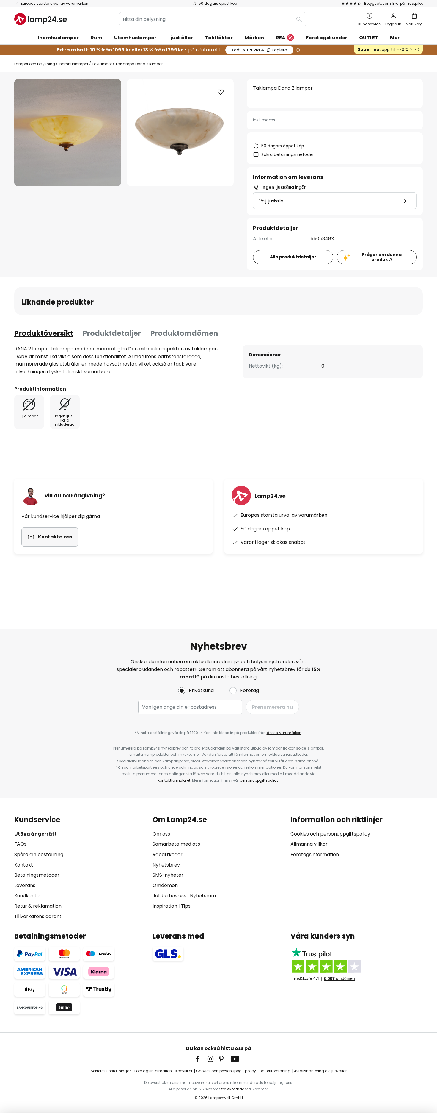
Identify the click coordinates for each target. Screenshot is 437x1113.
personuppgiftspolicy (259, 780)
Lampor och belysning (34, 63)
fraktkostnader (234, 1089)
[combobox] (212, 19)
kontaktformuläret (174, 780)
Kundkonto (27, 895)
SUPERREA (259, 50)
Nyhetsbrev (166, 864)
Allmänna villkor (309, 844)
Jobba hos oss (169, 895)
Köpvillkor (183, 1070)
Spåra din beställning (38, 854)
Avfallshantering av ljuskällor (320, 1070)
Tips (186, 906)
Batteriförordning (275, 1070)
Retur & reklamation (38, 906)
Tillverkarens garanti (38, 916)
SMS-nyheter (168, 875)
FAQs (20, 844)
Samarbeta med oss (176, 844)
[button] (221, 92)
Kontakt (23, 864)
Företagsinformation (314, 854)
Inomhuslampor (73, 63)
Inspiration (165, 906)
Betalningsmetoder (36, 875)
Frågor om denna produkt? (382, 257)
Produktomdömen (184, 333)
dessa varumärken (284, 732)
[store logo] (40, 19)
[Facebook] (201, 1058)
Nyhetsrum (203, 895)
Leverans (24, 885)
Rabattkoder (168, 854)
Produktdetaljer (112, 333)
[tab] (43, 333)
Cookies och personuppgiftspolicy (330, 834)
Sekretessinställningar (111, 1070)
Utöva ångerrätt (35, 834)
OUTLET (368, 37)
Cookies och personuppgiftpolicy (226, 1070)
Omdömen (165, 885)
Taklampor (102, 63)
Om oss (161, 834)
